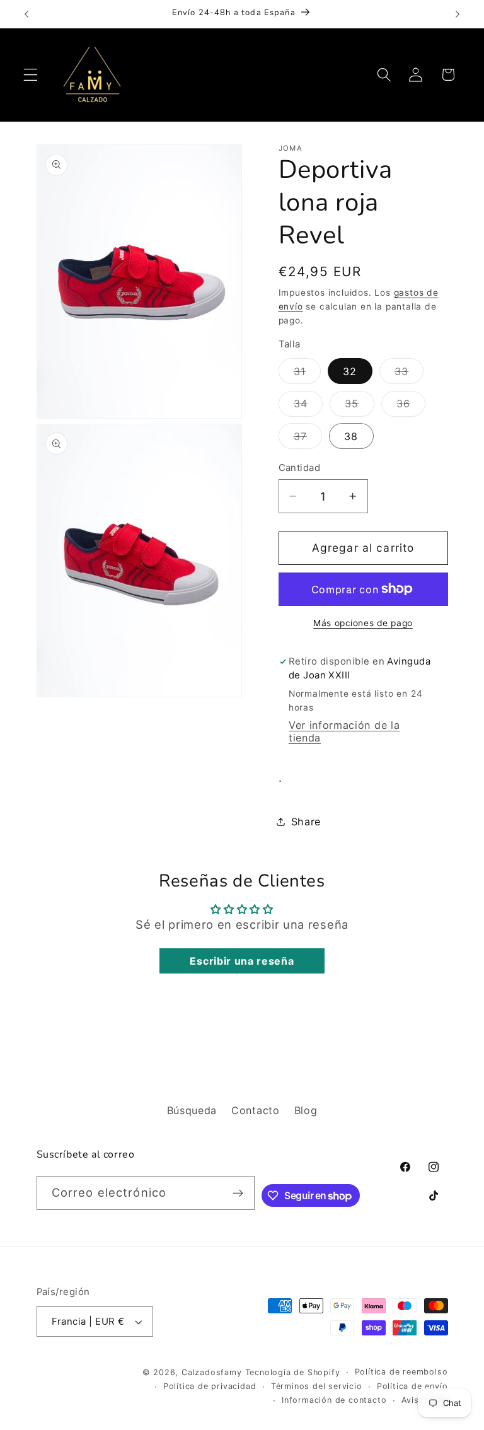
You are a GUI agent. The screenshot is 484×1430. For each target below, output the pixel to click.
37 (308, 439)
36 (410, 407)
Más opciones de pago (363, 623)
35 (359, 407)
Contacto (255, 1110)
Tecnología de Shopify (292, 1372)
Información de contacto (334, 1400)
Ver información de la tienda (344, 731)
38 (351, 436)
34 (308, 407)
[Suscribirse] (238, 1193)
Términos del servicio (316, 1386)
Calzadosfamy (212, 1372)
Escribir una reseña (242, 961)
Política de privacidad (209, 1386)
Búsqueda (192, 1110)
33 (409, 374)
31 (307, 374)
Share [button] (306, 821)
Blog (306, 1110)
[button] (30, 75)
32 (350, 371)
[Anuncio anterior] (26, 14)
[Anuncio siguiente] (457, 14)
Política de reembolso (401, 1371)
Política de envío (412, 1386)
